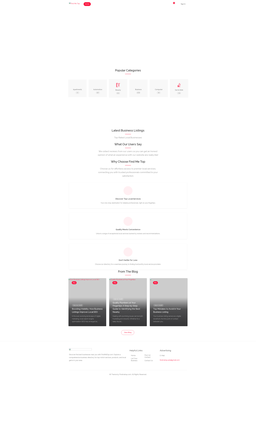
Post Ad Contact (147, 356)
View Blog (127, 332)
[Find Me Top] (74, 3)
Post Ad (111, 4)
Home (87, 4)
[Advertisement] (128, 115)
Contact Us (148, 361)
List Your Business (99, 4)
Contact (121, 4)
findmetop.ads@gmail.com (170, 360)
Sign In (183, 4)
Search (180, 40)
